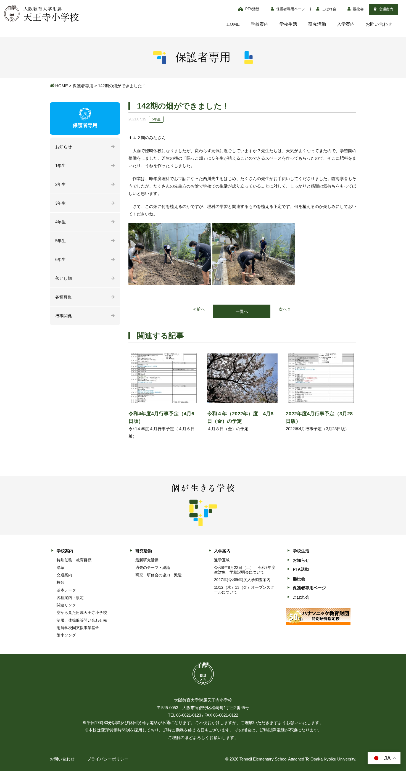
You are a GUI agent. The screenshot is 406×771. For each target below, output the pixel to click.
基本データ (66, 590)
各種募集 (63, 297)
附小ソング (66, 635)
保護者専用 (83, 85)
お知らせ (63, 146)
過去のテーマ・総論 (152, 567)
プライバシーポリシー (107, 759)
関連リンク (66, 605)
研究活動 (317, 24)
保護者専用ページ (290, 9)
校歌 (60, 582)
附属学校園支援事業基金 (78, 627)
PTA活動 (251, 9)
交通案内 (385, 9)
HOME (233, 24)
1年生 (60, 165)
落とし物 (63, 278)
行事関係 (63, 315)
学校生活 (288, 24)
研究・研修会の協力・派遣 (158, 575)
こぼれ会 (328, 9)
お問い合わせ (379, 24)
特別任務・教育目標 (74, 560)
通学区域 (222, 560)
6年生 (60, 259)
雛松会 (358, 9)
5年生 (60, 240)
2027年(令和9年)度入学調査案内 (242, 579)
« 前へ (199, 309)
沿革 (60, 567)
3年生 (60, 203)
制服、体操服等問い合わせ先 (82, 620)
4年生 (60, 222)
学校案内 (259, 24)
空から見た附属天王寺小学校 (82, 612)
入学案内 (346, 24)
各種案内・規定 (70, 597)
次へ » (284, 309)
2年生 (60, 184)
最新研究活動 (147, 560)
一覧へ (242, 311)
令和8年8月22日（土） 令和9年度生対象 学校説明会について (244, 569)
